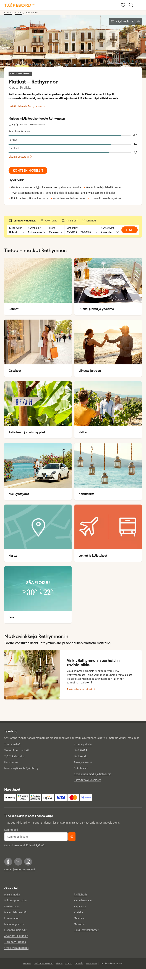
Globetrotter (91, 963)
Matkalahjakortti (14, 924)
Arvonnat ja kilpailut (16, 935)
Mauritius (79, 924)
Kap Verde (80, 906)
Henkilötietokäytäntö (43, 963)
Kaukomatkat (12, 906)
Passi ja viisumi (83, 762)
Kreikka (26, 87)
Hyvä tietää (80, 750)
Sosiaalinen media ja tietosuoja (92, 774)
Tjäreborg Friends (15, 942)
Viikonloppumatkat (15, 900)
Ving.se (59, 963)
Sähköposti (11, 829)
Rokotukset (81, 768)
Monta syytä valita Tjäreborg (21, 768)
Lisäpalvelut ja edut (15, 930)
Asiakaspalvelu (83, 744)
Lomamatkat (11, 918)
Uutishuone (11, 762)
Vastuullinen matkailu (17, 750)
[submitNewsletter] (71, 836)
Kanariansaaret (83, 900)
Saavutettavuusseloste (87, 780)
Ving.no (68, 963)
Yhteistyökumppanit (16, 947)
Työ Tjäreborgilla (14, 756)
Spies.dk (79, 963)
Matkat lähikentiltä (15, 912)
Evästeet (27, 963)
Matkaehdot (81, 756)
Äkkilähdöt (80, 894)
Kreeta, (14, 87)
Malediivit (79, 918)
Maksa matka (12, 894)
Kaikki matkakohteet (86, 930)
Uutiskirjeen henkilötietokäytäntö (24, 845)
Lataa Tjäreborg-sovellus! (19, 869)
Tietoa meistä (12, 744)
